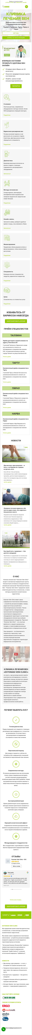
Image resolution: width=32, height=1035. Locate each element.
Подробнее (7, 115)
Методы (16, 33)
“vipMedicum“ (21, 953)
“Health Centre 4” (13, 951)
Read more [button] (6, 885)
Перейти (16, 86)
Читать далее (7, 356)
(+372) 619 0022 (9, 2)
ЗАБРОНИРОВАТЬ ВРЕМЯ (16, 321)
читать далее (7, 482)
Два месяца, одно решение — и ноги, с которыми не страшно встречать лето (14, 467)
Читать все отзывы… (16, 900)
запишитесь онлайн (21, 2)
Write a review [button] (16, 866)
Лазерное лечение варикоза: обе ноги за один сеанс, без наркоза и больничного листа (15, 510)
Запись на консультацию (16, 37)
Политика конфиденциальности (12, 1028)
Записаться (7, 173)
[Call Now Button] (3, 1029)
